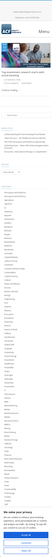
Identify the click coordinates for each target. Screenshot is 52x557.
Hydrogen (8, 375)
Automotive (9, 219)
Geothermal (9, 337)
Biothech (8, 246)
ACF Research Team (12, 80)
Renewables (9, 470)
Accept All (26, 535)
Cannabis (8, 253)
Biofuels (8, 230)
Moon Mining (10, 432)
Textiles (7, 497)
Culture (7, 280)
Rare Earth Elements (13, 459)
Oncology (8, 447)
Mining (7, 428)
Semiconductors (11, 478)
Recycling (8, 466)
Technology (9, 493)
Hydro (7, 371)
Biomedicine (9, 242)
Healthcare (9, 363)
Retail (6, 474)
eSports (7, 306)
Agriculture (9, 200)
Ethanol (7, 310)
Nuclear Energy (11, 440)
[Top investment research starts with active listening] (26, 55)
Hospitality (9, 367)
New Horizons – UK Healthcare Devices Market (24, 138)
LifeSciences (9, 394)
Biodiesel (8, 227)
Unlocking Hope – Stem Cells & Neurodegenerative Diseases (26, 146)
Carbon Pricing (10, 261)
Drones (7, 287)
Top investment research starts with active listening (22, 73)
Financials (8, 322)
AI (5, 208)
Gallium (7, 333)
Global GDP (9, 344)
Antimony (8, 211)
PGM (6, 451)
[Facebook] (16, 3)
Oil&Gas (8, 443)
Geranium (8, 341)
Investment (27, 83)
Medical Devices (11, 413)
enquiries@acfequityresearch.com (27, 12)
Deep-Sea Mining (11, 284)
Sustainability (10, 489)
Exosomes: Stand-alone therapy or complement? (25, 152)
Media (7, 409)
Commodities (10, 272)
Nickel (7, 436)
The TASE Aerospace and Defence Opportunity (24, 142)
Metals (7, 417)
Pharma (7, 455)
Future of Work (10, 329)
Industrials (9, 383)
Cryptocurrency (11, 276)
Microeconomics (11, 421)
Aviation (7, 223)
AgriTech (8, 204)
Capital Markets (11, 83)
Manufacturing (10, 405)
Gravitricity (9, 352)
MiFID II (7, 424)
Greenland (9, 360)
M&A (6, 402)
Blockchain (9, 249)
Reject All (26, 550)
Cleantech (8, 265)
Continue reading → (10, 90)
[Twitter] (23, 3)
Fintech (7, 325)
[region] (26, 532)
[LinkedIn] (35, 3)
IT (5, 390)
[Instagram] (29, 3)
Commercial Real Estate (14, 268)
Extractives (9, 318)
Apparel (7, 215)
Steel (6, 485)
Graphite (8, 348)
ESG (6, 303)
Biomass (8, 238)
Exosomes (8, 314)
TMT (6, 504)
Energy (7, 295)
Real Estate (9, 462)
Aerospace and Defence (15, 192)
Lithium (7, 398)
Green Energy (10, 356)
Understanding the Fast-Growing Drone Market (24, 134)
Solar (6, 481)
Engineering (9, 299)
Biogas (7, 234)
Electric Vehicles (11, 291)
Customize (26, 542)
